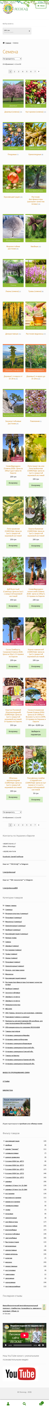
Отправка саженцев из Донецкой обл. (20, 1064)
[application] (24, 1335)
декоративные (11, 1250)
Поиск (24, 1404)
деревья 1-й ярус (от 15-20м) (16, 1185)
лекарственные (11, 1266)
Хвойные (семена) (12, 988)
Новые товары (10, 905)
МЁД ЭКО (8, 1009)
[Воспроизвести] (6, 1345)
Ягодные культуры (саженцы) (16, 913)
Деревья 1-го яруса (12, 997)
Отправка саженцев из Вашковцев (18, 1043)
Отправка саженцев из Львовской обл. (20, 1060)
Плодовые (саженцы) (13, 917)
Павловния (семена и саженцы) (17, 1017)
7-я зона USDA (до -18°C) (14, 1177)
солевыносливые (11, 1153)
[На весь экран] (43, 1345)
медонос (8, 1262)
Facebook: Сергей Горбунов (13, 856)
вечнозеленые (10, 1246)
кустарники (9, 1193)
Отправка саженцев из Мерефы (17, 1035)
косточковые (10, 1270)
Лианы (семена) (11, 958)
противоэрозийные (12, 1286)
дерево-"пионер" (12, 1149)
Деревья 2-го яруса (12, 1001)
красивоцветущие (12, 1141)
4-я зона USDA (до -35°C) (14, 1165)
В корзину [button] (13, 483)
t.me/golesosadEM (10, 888)
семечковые (10, 1274)
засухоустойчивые (12, 1234)
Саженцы (8, 909)
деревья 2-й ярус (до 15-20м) (16, 1189)
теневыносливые (11, 1205)
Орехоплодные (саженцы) (15, 926)
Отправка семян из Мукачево (16, 1039)
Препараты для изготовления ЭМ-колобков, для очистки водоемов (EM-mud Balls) (24, 1022)
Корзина (38, 1402)
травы (7, 1210)
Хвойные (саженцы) (13, 930)
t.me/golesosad (9, 872)
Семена (8, 942)
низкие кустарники (12, 1202)
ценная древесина (12, 1157)
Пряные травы (11, 938)
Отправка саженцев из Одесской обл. (19, 1047)
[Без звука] (39, 1345)
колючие (8, 1258)
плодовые (9, 1214)
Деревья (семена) (12, 946)
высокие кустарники (13, 1197)
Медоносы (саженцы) (13, 922)
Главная (8, 43)
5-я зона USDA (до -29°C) (14, 1169)
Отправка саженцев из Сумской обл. (19, 1051)
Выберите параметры (36, 733)
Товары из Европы (12, 1055)
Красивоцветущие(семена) (15, 978)
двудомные (9, 1278)
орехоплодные (11, 1218)
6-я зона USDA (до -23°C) (14, 1173)
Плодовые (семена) (12, 962)
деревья (8, 1181)
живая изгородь (11, 1254)
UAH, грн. (7, 30)
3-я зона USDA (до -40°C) (14, 1161)
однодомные (10, 1282)
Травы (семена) (11, 954)
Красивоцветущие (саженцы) (16, 934)
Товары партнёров (12, 1031)
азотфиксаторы (11, 1222)
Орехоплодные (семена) (14, 966)
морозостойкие (11, 1226)
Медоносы (9, 974)
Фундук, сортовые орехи (14, 970)
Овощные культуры (12, 1005)
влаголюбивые (11, 1230)
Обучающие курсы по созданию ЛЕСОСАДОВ (22, 1027)
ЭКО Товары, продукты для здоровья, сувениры (23, 1013)
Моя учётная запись (8, 1404)
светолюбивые (11, 1238)
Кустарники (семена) (13, 950)
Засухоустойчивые (12, 993)
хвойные (8, 1145)
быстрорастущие (12, 1242)
